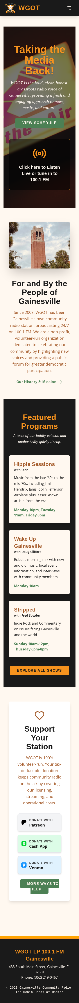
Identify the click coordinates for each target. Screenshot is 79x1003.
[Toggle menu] (69, 8)
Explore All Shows (39, 670)
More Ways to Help (43, 886)
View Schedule (39, 123)
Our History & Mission (36, 382)
